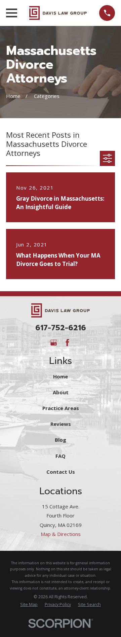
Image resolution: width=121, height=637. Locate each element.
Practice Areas (60, 408)
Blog (60, 439)
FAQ (60, 455)
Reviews (60, 424)
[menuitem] (29, 605)
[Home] (58, 13)
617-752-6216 (60, 327)
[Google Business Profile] (53, 342)
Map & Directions (61, 534)
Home (60, 376)
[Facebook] (67, 342)
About (61, 392)
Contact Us (60, 471)
